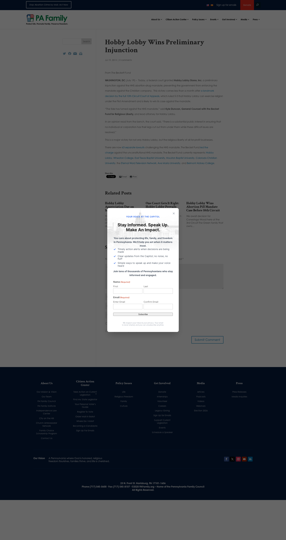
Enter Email (119, 301)
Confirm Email (151, 301)
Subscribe (143, 314)
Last (146, 286)
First (115, 286)
